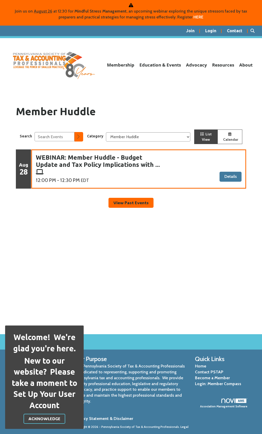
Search (26, 136)
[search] (78, 137)
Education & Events (160, 65)
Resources (223, 65)
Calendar (230, 139)
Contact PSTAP (209, 372)
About (246, 65)
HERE (198, 17)
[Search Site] (254, 31)
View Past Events (131, 202)
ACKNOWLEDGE (44, 418)
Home (200, 366)
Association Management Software (223, 406)
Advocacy (196, 65)
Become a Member (212, 377)
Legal (184, 427)
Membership (120, 65)
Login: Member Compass (218, 383)
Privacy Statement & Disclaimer (104, 418)
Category (95, 136)
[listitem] (193, 31)
